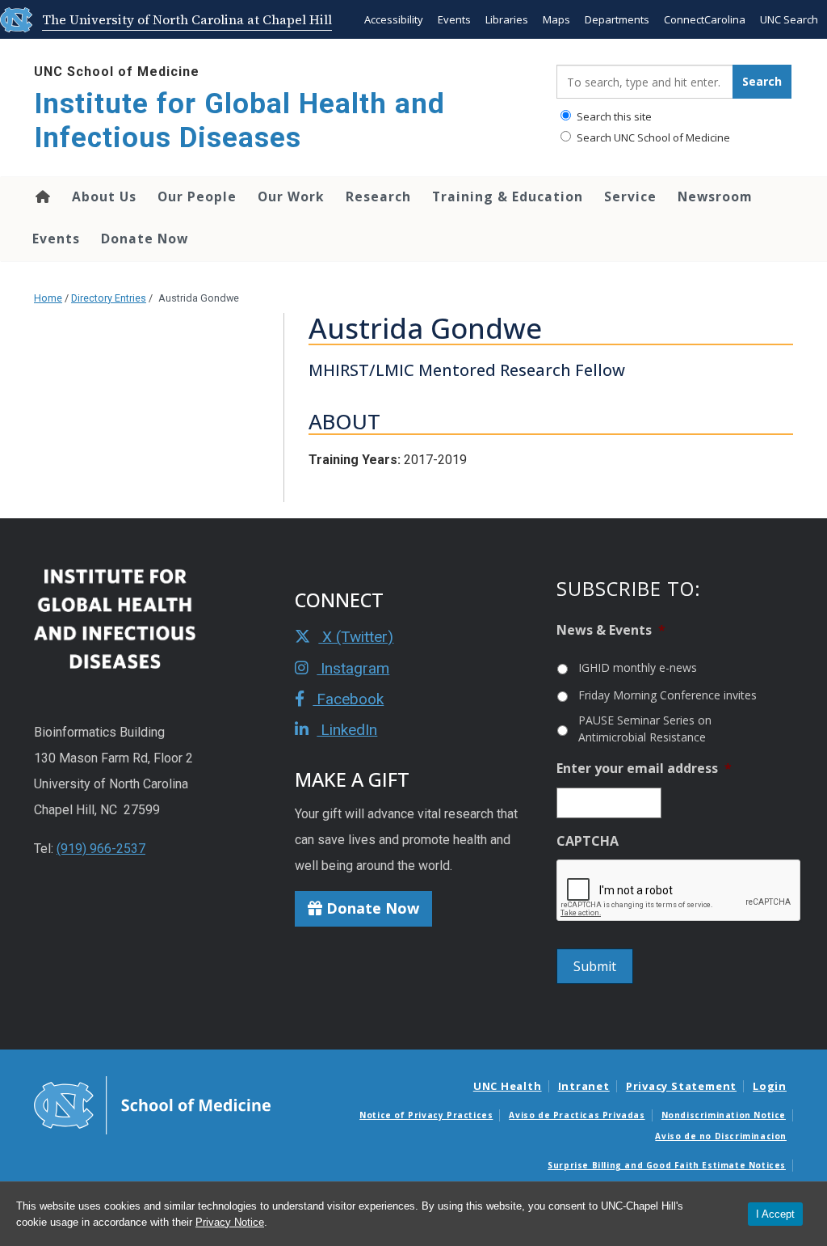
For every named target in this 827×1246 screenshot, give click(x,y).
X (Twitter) (355, 636)
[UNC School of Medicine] (152, 1104)
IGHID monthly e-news (637, 667)
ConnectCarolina (704, 19)
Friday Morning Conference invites (667, 695)
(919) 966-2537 (101, 848)
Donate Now (144, 238)
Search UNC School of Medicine (652, 137)
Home (41, 196)
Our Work (291, 196)
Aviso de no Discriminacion (721, 1136)
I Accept (775, 1214)
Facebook (348, 699)
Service (630, 196)
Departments (617, 19)
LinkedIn (347, 729)
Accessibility (393, 19)
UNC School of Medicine (116, 71)
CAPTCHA (587, 841)
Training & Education (507, 196)
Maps (556, 19)
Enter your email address (644, 768)
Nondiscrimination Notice (723, 1115)
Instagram (353, 668)
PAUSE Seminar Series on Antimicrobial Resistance (645, 728)
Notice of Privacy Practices (426, 1115)
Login (770, 1086)
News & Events (610, 630)
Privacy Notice (229, 1222)
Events (454, 19)
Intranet (584, 1086)
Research (378, 196)
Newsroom (715, 196)
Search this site (613, 116)
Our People (197, 196)
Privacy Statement (681, 1086)
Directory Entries (108, 298)
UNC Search (789, 19)
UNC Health (507, 1086)
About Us (104, 196)
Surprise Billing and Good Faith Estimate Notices (667, 1165)
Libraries (506, 19)
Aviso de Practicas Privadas (576, 1115)
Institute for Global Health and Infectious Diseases (239, 120)
